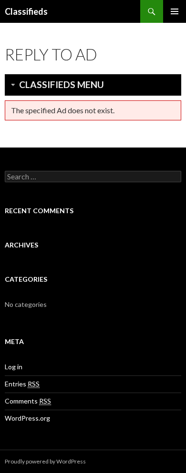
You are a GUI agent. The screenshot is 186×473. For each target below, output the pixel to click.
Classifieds (26, 11)
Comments (28, 401)
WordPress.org (27, 418)
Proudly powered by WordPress (45, 461)
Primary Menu (174, 11)
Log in (13, 367)
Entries (22, 384)
